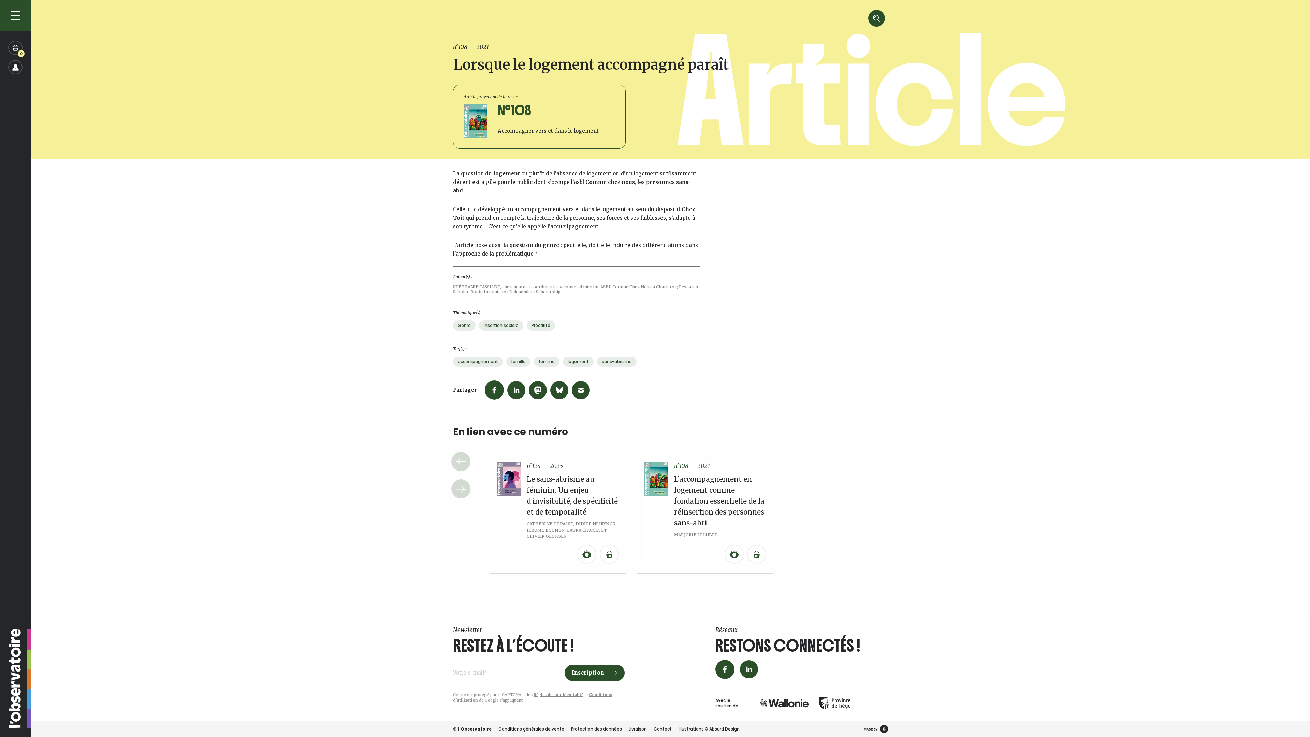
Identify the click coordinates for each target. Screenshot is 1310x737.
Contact (663, 729)
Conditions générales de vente (531, 729)
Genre (464, 325)
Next (460, 488)
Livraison (638, 729)
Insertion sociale (501, 325)
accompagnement (478, 361)
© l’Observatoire (472, 729)
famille (518, 361)
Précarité (541, 325)
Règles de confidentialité (558, 694)
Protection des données (596, 729)
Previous (460, 461)
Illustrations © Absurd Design (709, 729)
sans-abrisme (617, 361)
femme (547, 361)
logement (578, 361)
